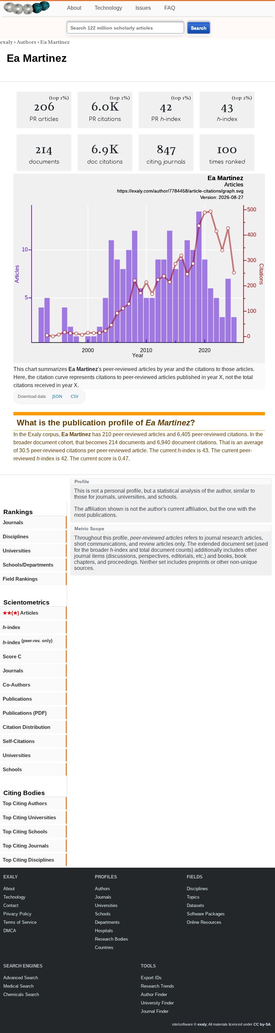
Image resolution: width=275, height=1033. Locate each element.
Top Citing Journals (26, 846)
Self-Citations (19, 741)
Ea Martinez (54, 42)
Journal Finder (154, 1011)
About (74, 8)
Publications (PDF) (25, 713)
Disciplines (16, 536)
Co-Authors (16, 685)
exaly (6, 42)
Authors (26, 42)
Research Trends (157, 986)
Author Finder (154, 994)
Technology (108, 8)
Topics (193, 897)
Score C (12, 656)
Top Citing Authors (25, 803)
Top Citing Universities (29, 817)
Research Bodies (111, 939)
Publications (17, 699)
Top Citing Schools (25, 831)
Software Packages (206, 913)
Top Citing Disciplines (28, 860)
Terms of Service (20, 922)
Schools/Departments (28, 565)
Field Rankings (20, 579)
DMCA (9, 930)
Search (199, 28)
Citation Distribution (26, 727)
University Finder (157, 1002)
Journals (13, 522)
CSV (74, 396)
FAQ (169, 8)
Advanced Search (20, 977)
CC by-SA (262, 1024)
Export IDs (151, 977)
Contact (10, 905)
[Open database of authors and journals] (27, 4)
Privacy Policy (17, 913)
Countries (104, 947)
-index (11, 627)
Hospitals (104, 930)
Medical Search (18, 986)
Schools (12, 769)
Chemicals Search (21, 994)
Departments (107, 922)
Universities (17, 550)
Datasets (195, 905)
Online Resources (204, 922)
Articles (20, 613)
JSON (57, 396)
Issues (143, 8)
